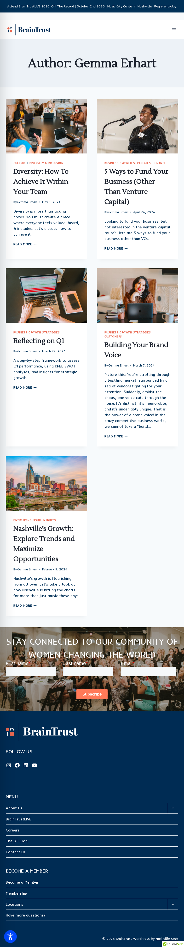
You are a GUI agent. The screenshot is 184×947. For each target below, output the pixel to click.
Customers (113, 336)
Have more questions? (26, 915)
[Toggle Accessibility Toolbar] (10, 936)
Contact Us (16, 851)
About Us (14, 808)
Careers (12, 830)
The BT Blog (17, 840)
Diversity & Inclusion (46, 163)
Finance (160, 163)
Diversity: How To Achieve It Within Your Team (41, 181)
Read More (25, 244)
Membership (16, 893)
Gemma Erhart (27, 202)
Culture (19, 163)
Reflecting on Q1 (38, 340)
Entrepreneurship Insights (34, 520)
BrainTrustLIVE (18, 819)
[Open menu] (173, 29)
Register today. (165, 6)
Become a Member (22, 882)
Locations (14, 904)
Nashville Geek (167, 938)
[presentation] (46, 126)
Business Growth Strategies (127, 163)
